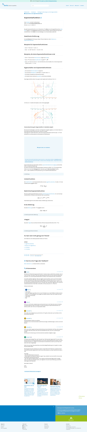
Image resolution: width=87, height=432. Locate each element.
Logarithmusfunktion (50, 182)
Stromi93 (28, 310)
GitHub (24, 428)
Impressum (68, 429)
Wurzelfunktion (38, 59)
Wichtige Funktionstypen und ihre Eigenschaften (47, 12)
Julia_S (28, 302)
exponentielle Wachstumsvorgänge (49, 164)
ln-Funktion (27, 249)
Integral (29, 222)
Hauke (27, 272)
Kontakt (2, 426)
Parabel (47, 57)
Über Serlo (2, 425)
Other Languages (4, 428)
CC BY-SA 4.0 (32, 255)
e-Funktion (27, 247)
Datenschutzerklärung (29, 161)
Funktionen (33, 12)
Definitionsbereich (34, 70)
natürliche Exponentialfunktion (48, 193)
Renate (27, 337)
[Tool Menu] (62, 271)
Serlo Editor (46, 425)
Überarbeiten (82, 396)
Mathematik (26, 12)
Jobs (24, 426)
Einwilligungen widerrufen (71, 426)
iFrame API (46, 428)
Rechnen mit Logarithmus (30, 245)
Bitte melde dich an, (28, 263)
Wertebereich (33, 72)
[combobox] (40, 5)
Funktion (28, 22)
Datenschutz (68, 425)
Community (25, 429)
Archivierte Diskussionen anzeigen (33, 371)
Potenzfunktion (37, 57)
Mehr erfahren (62, 413)
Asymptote (39, 76)
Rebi (28, 289)
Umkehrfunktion (29, 182)
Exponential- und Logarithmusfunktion (34, 13)
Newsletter (25, 425)
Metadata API (46, 426)
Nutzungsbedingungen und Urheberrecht (73, 428)
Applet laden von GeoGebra (44, 147)
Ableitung (30, 207)
